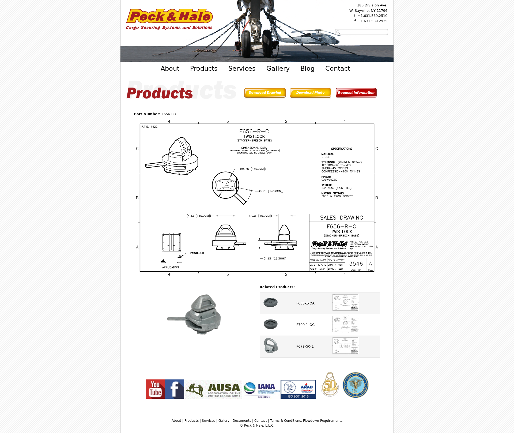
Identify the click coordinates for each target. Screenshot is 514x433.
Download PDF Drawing (265, 94)
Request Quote (356, 94)
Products (204, 68)
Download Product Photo (310, 94)
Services (242, 68)
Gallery (278, 68)
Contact (337, 68)
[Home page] (169, 31)
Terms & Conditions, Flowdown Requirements (306, 421)
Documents (242, 421)
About (170, 68)
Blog (307, 68)
